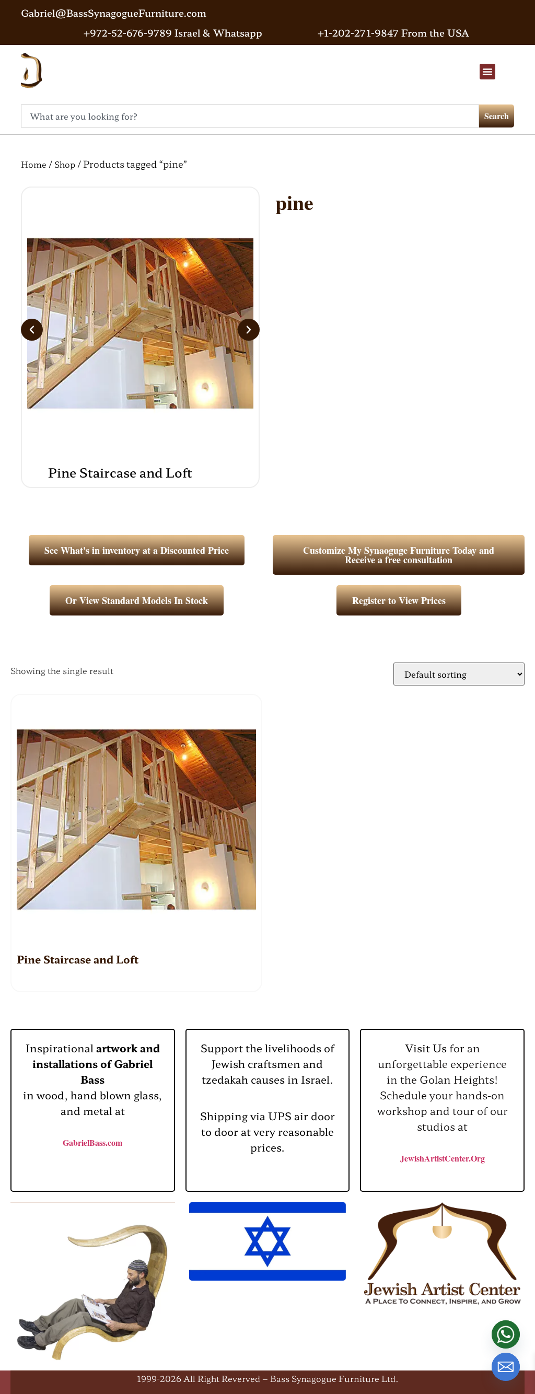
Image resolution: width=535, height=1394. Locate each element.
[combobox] (250, 115)
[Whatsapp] (506, 1334)
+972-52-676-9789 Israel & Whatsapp (173, 32)
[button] (487, 71)
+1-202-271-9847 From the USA (393, 32)
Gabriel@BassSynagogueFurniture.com (113, 12)
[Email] (506, 1367)
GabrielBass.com (92, 1142)
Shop (64, 164)
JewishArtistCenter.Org (442, 1158)
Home (33, 164)
